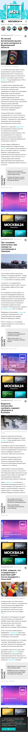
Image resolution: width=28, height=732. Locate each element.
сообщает (4, 80)
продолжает (20, 127)
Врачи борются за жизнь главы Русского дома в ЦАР (16, 667)
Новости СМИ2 (4, 213)
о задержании (13, 633)
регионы (11, 187)
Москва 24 (14, 21)
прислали (15, 652)
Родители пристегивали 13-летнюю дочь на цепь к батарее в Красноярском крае (16, 172)
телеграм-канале (7, 309)
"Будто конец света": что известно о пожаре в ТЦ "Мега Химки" (16, 340)
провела (3, 148)
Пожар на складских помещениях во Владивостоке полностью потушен (16, 334)
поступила (21, 312)
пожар (10, 348)
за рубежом (11, 681)
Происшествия (17, 35)
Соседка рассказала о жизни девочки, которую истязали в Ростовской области (15, 178)
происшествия (4, 187)
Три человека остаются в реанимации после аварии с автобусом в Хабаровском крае (16, 500)
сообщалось (8, 482)
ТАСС (2, 280)
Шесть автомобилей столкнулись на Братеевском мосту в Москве (15, 506)
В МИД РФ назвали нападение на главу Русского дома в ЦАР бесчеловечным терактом (16, 672)
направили (12, 660)
